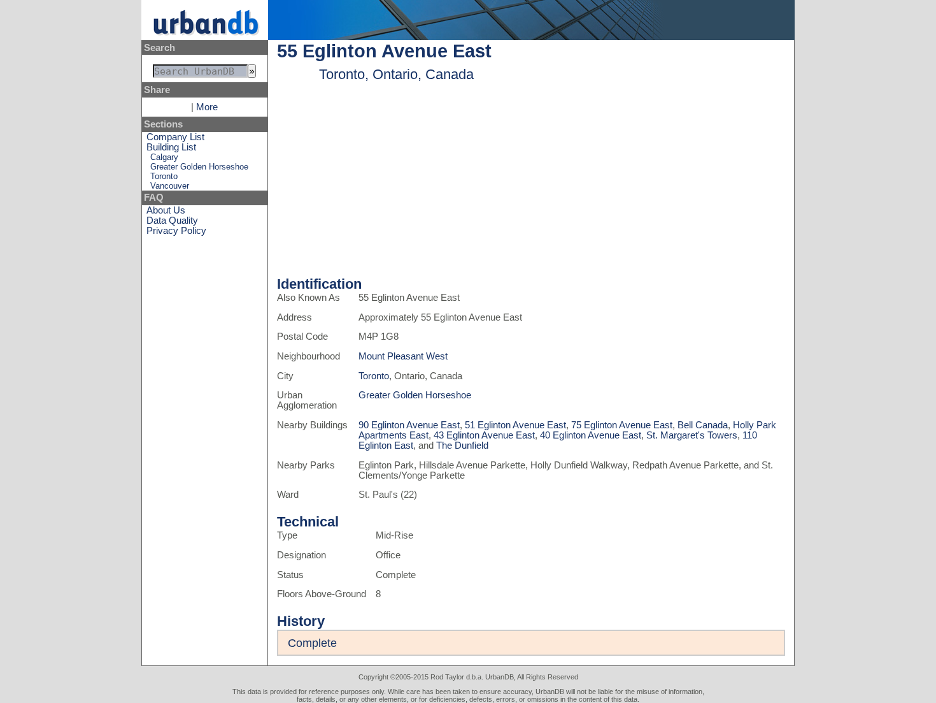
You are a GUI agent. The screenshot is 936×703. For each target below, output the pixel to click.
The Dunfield (462, 445)
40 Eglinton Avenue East (590, 435)
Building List (171, 147)
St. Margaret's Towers (691, 435)
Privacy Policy (176, 231)
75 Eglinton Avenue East (621, 425)
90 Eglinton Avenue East (409, 425)
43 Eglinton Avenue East (484, 435)
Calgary (164, 157)
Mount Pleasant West (403, 356)
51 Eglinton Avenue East (515, 425)
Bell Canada (702, 425)
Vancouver (169, 186)
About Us (165, 210)
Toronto (164, 176)
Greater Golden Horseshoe (199, 166)
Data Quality (172, 220)
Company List (175, 137)
